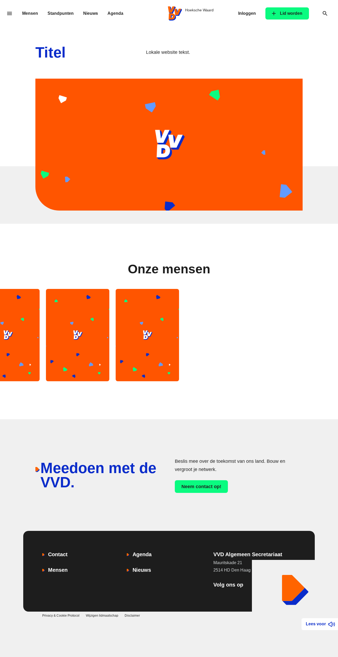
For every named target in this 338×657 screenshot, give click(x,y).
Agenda (115, 13)
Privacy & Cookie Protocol (60, 615)
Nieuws (90, 13)
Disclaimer (132, 615)
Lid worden (291, 13)
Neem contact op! (201, 486)
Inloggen (247, 13)
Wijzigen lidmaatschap (102, 615)
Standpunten (61, 13)
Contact (58, 554)
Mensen (30, 13)
